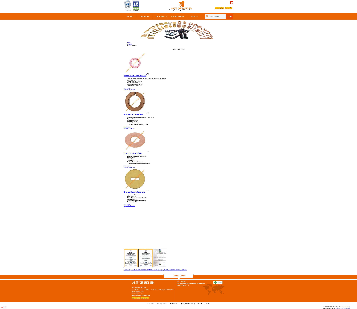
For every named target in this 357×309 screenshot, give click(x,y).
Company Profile (144, 16)
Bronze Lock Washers (133, 114)
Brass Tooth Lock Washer (135, 76)
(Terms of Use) (347, 306)
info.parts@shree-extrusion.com (141, 295)
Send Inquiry (127, 88)
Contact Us (194, 16)
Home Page (130, 16)
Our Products (160, 16)
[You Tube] (231, 4)
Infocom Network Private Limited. (343, 308)
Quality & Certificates (178, 16)
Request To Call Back (129, 89)
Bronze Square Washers (134, 192)
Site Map (208, 303)
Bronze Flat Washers (133, 153)
